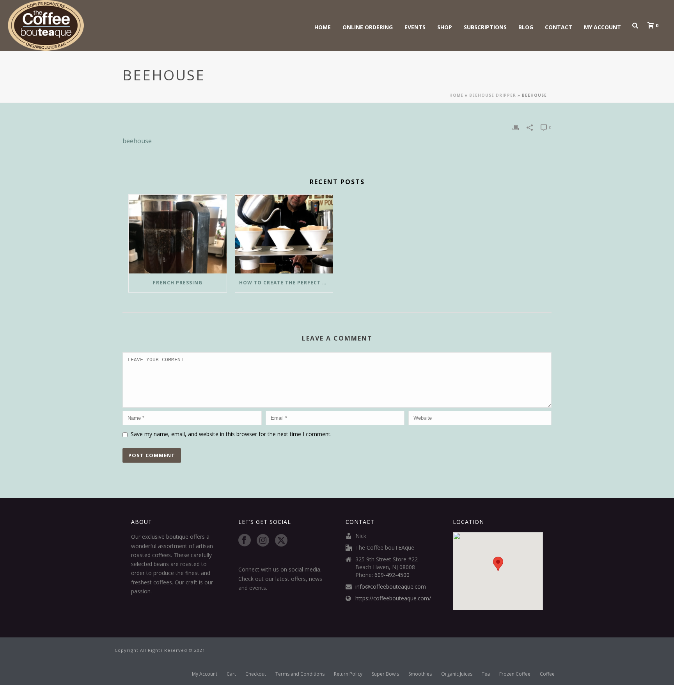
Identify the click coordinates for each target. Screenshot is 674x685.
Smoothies (420, 674)
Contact (558, 27)
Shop (444, 27)
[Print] (516, 126)
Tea (486, 674)
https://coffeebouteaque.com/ (393, 598)
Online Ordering (367, 27)
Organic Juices (456, 674)
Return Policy (348, 674)
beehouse (137, 141)
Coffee (547, 674)
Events (415, 27)
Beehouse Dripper (492, 95)
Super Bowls (385, 674)
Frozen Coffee (514, 674)
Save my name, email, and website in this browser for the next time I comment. (231, 434)
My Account (602, 27)
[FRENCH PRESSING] (178, 234)
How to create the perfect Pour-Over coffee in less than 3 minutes (286, 282)
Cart (231, 674)
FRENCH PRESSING (177, 282)
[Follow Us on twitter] (281, 540)
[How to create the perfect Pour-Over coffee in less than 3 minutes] (284, 234)
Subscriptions (485, 27)
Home (322, 27)
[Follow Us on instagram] (263, 540)
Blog (525, 27)
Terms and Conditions (300, 674)
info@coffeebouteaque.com (390, 586)
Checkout (255, 674)
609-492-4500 (392, 575)
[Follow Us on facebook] (244, 540)
